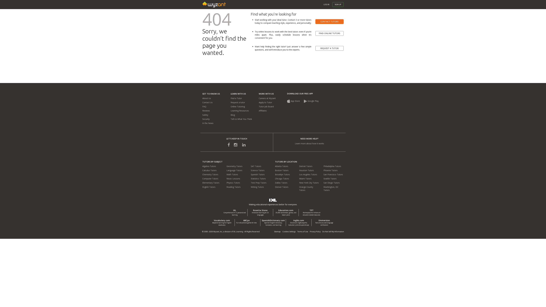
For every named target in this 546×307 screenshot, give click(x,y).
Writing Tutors (257, 187)
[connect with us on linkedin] (242, 144)
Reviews (206, 110)
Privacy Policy (315, 231)
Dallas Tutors (281, 182)
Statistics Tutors (258, 178)
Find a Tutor (236, 98)
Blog (233, 115)
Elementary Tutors (210, 182)
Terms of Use (302, 231)
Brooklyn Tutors (282, 174)
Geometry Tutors (234, 166)
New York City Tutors (309, 182)
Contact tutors (329, 21)
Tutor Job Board (266, 106)
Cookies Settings (289, 231)
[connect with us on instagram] (236, 144)
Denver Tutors (281, 187)
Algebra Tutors (209, 166)
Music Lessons (233, 178)
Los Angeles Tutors (308, 174)
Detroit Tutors (305, 166)
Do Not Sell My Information (333, 231)
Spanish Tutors (258, 174)
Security (206, 119)
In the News (207, 123)
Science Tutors (257, 170)
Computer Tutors (210, 178)
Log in (326, 4)
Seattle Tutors (330, 178)
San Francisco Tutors (333, 174)
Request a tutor (329, 48)
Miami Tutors (305, 178)
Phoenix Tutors (330, 170)
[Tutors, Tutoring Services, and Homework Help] (214, 4)
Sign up (338, 4)
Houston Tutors (306, 170)
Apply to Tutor (265, 102)
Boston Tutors (281, 170)
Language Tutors (234, 170)
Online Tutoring (238, 106)
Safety (205, 115)
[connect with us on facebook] (231, 144)
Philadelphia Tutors (332, 166)
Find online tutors (329, 33)
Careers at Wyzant (267, 98)
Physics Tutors (233, 182)
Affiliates (263, 110)
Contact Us (207, 102)
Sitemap (277, 231)
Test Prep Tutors (258, 182)
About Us (206, 98)
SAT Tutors (256, 166)
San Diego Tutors (331, 182)
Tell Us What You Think (241, 119)
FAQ (204, 106)
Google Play (313, 101)
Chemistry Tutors (210, 174)
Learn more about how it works (309, 143)
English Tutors (208, 187)
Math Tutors (232, 174)
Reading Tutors (234, 187)
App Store (295, 101)
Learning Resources (240, 110)
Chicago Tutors (282, 178)
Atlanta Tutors (281, 166)
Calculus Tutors (209, 170)
